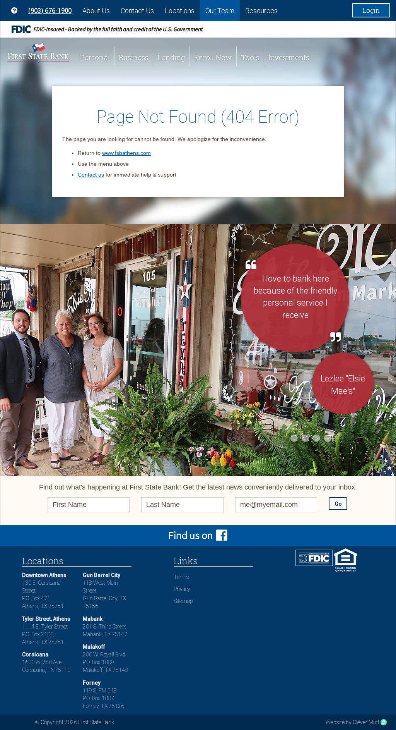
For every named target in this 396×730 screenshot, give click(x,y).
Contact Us (137, 11)
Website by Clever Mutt (352, 722)
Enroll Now (213, 57)
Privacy (182, 589)
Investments (288, 57)
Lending (171, 57)
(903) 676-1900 (50, 10)
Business (133, 57)
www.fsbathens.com (126, 153)
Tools (250, 57)
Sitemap (183, 601)
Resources (261, 11)
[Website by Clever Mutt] (384, 722)
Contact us (91, 175)
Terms (181, 577)
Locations (180, 11)
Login (371, 10)
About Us (96, 11)
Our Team (219, 11)
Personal (95, 57)
